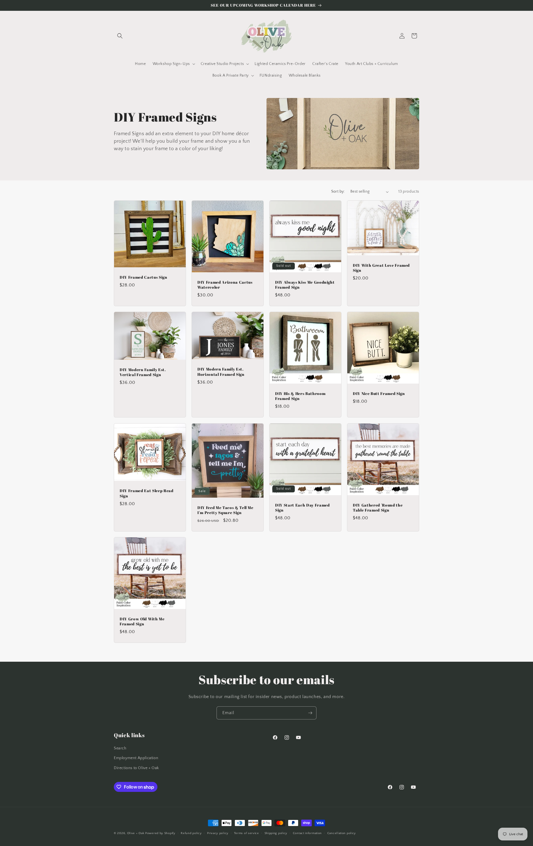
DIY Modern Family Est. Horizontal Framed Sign (221, 372)
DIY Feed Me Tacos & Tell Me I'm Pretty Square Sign (225, 510)
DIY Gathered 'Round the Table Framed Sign (378, 508)
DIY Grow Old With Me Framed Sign (142, 621)
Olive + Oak (135, 833)
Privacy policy (217, 833)
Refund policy (191, 833)
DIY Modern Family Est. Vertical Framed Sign (143, 372)
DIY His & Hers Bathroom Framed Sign (300, 396)
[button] (120, 36)
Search (120, 748)
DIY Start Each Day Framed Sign (302, 508)
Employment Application (136, 758)
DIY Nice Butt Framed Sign (379, 393)
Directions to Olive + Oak (136, 768)
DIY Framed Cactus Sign (143, 277)
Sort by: (338, 191)
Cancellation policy (341, 833)
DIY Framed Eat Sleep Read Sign (147, 493)
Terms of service (246, 833)
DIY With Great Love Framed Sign (381, 268)
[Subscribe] (310, 712)
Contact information (307, 833)
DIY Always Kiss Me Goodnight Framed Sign (305, 285)
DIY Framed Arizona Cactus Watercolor (225, 285)
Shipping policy (276, 833)
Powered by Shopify (160, 833)
